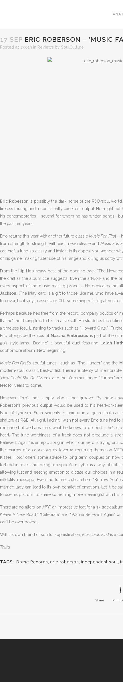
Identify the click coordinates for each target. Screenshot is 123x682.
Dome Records (32, 562)
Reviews (45, 47)
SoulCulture (72, 47)
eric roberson (64, 562)
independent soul (99, 562)
